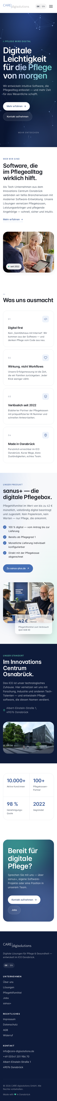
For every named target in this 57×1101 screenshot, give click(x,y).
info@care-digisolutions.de (18, 1051)
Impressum (9, 1019)
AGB (5, 1029)
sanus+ (7, 1003)
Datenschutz (10, 1024)
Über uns (8, 981)
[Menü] (51, 6)
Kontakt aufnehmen (17, 116)
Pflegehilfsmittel (12, 992)
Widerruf (8, 1035)
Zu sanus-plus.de (16, 568)
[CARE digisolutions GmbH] (17, 6)
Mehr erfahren (14, 106)
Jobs (14, 909)
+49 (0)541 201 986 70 (16, 1056)
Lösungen (8, 987)
